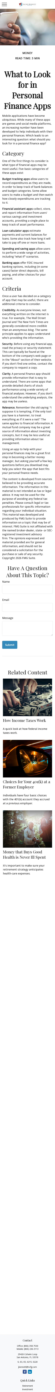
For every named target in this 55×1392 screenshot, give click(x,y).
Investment (27, 1389)
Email (5, 600)
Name (6, 581)
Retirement (27, 1385)
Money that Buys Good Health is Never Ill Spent (24, 854)
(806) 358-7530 (31, 1345)
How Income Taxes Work (24, 720)
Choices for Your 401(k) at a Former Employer (26, 784)
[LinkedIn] (30, 1372)
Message (7, 618)
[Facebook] (25, 1372)
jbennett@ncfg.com (27, 1367)
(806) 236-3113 (31, 1349)
